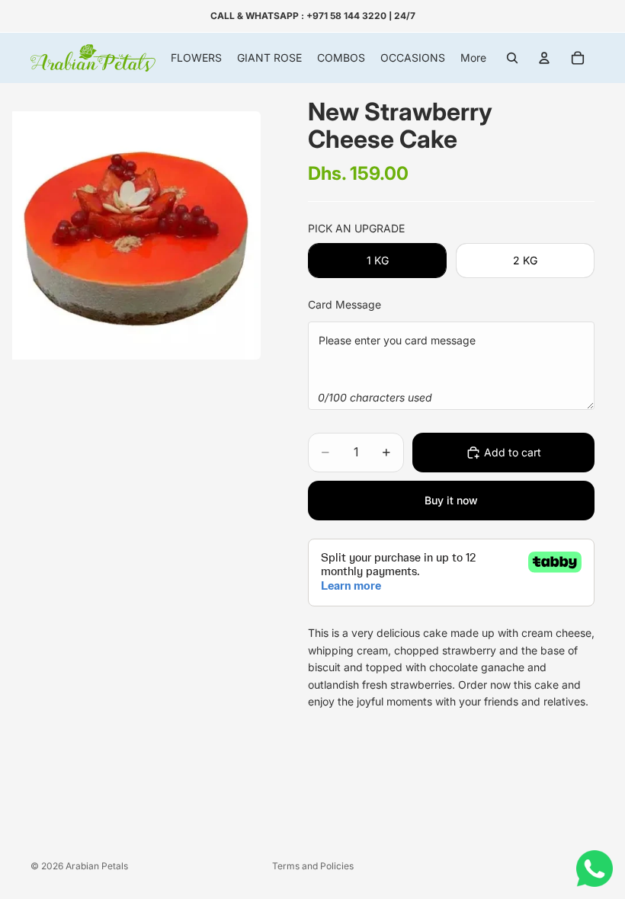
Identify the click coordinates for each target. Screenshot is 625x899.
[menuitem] (473, 58)
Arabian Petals (97, 866)
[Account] (544, 58)
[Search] (512, 58)
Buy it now (451, 500)
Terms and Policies (313, 866)
